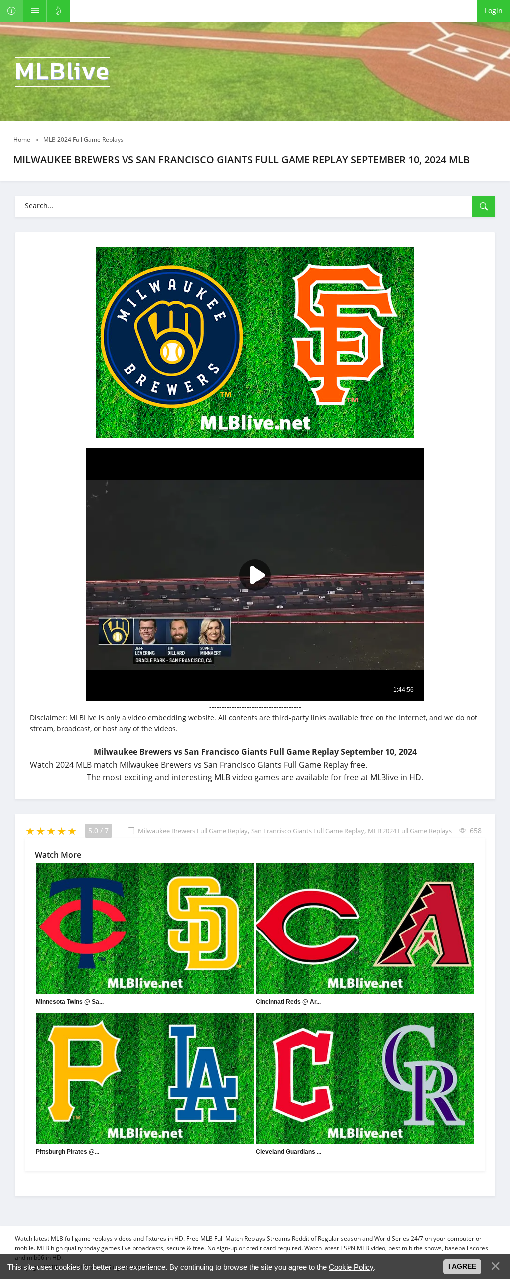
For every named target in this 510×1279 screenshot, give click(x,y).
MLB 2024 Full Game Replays (410, 830)
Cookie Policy (351, 1267)
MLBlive (62, 72)
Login (494, 10)
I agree (462, 1266)
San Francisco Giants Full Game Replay (307, 830)
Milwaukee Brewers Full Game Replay (193, 830)
